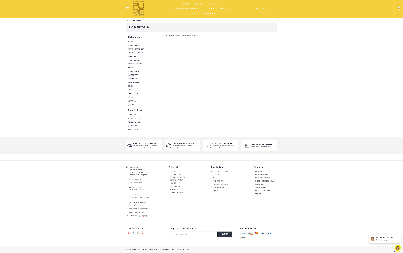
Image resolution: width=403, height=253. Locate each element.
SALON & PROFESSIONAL (137, 53)
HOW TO (211, 9)
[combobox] (396, 252)
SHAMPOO (132, 56)
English (397, 252)
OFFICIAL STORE (134, 93)
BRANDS (131, 86)
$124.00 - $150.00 (134, 130)
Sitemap (186, 249)
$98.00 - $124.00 (134, 126)
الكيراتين (131, 105)
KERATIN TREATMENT (136, 49)
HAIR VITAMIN (133, 79)
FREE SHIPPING (213, 4)
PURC (215, 178)
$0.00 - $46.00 (133, 115)
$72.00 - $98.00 (134, 122)
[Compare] (263, 10)
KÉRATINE (131, 97)
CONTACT (199, 4)
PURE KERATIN (218, 187)
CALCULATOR (224, 9)
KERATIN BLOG (192, 14)
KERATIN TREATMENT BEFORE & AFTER (188, 9)
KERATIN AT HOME (135, 45)
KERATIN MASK (133, 71)
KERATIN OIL (132, 68)
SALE (130, 90)
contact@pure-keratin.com (139, 209)
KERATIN (185, 4)
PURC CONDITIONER (135, 64)
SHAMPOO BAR (133, 60)
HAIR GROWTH (133, 75)
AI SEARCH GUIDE (209, 14)
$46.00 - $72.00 (134, 118)
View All (216, 190)
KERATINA (132, 101)
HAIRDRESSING (133, 82)
